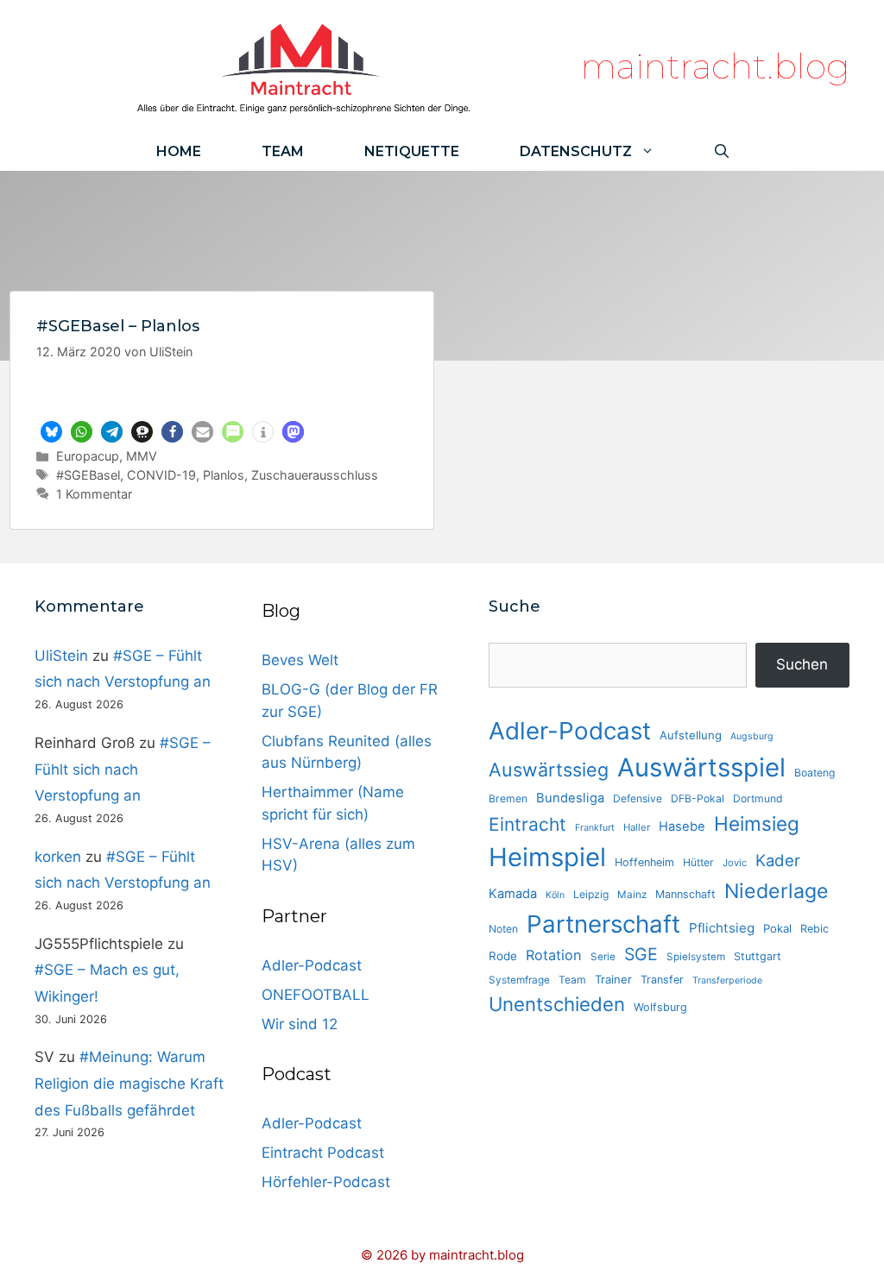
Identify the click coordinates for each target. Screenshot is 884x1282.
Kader (777, 860)
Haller (636, 827)
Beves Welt (300, 660)
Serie (603, 957)
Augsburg (752, 736)
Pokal (777, 928)
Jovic (735, 863)
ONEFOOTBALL (315, 994)
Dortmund (758, 798)
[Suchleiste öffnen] (722, 151)
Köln (555, 895)
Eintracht (527, 824)
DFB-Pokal (697, 798)
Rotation (554, 955)
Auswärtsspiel (701, 767)
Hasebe (682, 826)
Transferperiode (727, 980)
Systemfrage (519, 980)
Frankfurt (595, 827)
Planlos (223, 475)
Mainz (632, 895)
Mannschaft (685, 894)
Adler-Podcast (312, 965)
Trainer (613, 979)
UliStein (61, 655)
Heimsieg (756, 823)
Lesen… (222, 396)
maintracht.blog (715, 66)
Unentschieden (557, 1003)
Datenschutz (576, 151)
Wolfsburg (660, 1007)
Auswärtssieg (549, 769)
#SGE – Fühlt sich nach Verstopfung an (123, 769)
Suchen (802, 664)
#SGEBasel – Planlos (117, 326)
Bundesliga (570, 798)
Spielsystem (695, 957)
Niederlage (776, 891)
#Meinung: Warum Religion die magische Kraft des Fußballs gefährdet (129, 1083)
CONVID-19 (161, 475)
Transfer (662, 979)
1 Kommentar (94, 494)
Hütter (698, 862)
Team (283, 151)
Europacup (87, 456)
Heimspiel (547, 857)
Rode (503, 956)
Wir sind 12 (300, 1024)
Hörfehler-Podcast (326, 1182)
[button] (51, 432)
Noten (503, 928)
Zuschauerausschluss (314, 475)
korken (58, 856)
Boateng (814, 772)
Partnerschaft (603, 924)
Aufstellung (691, 735)
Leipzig (591, 894)
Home (178, 151)
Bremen (508, 798)
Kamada (513, 894)
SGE (641, 954)
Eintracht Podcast (323, 1152)
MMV (141, 456)
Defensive (637, 798)
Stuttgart (757, 956)
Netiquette (411, 151)
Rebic (814, 928)
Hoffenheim (644, 862)
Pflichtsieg (722, 928)
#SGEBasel (88, 475)
